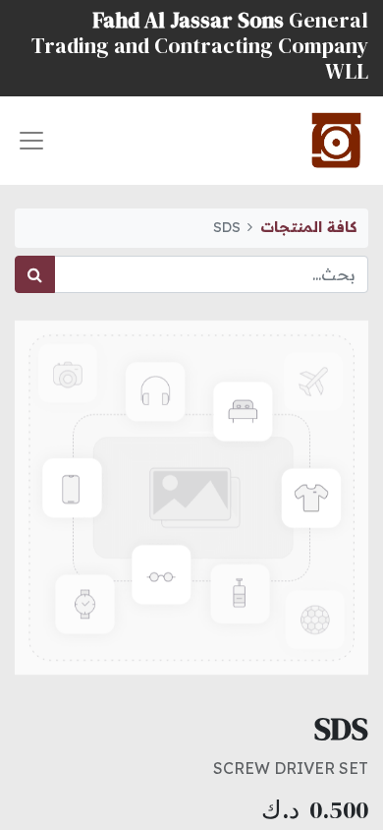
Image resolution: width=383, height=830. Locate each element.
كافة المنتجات (308, 227)
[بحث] (35, 274)
